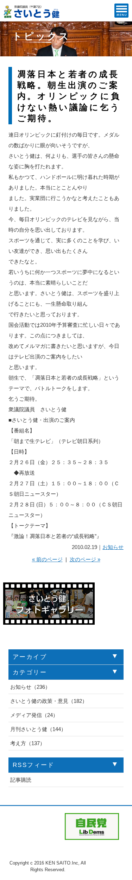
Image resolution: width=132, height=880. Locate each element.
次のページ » (85, 559)
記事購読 (20, 780)
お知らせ (113, 547)
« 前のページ (47, 559)
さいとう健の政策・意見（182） (48, 701)
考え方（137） (27, 743)
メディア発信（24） (34, 715)
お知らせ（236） (30, 687)
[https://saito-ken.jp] (32, 16)
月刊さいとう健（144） (38, 729)
